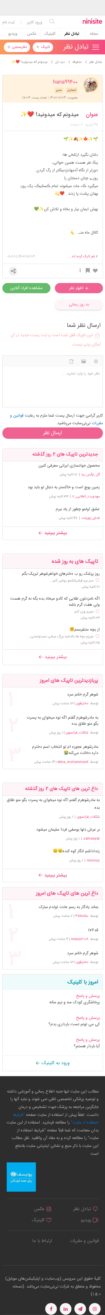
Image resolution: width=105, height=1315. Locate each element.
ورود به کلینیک (55, 1063)
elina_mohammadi (72, 762)
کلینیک (49, 33)
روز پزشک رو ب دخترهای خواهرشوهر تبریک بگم (61, 574)
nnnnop (93, 860)
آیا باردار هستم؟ (87, 1046)
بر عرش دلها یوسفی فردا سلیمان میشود (68, 829)
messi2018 (79, 939)
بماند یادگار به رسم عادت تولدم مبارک (68, 907)
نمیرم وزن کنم (84, 612)
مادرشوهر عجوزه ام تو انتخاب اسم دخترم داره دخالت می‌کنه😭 (65, 750)
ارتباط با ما (42, 1241)
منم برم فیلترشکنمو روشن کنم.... (71, 581)
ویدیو (12, 33)
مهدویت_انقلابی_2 (86, 496)
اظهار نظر (77, 288)
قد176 (93, 930)
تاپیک (45, 47)
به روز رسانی (79, 304)
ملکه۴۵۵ (81, 916)
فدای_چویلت (90, 518)
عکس (31, 33)
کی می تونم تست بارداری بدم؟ (74, 1024)
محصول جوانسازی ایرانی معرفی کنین (69, 465)
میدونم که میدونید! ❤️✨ (49, 115)
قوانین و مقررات (84, 1241)
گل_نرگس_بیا (90, 474)
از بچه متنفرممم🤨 (84, 630)
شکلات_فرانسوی (77, 732)
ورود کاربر (34, 22)
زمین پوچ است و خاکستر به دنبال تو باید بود (64, 487)
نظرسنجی (19, 47)
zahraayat (91, 838)
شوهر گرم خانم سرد (82, 695)
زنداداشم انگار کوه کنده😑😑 (76, 851)
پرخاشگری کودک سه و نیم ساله (74, 1002)
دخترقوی (82, 703)
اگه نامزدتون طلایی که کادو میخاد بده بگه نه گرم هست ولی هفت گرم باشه (55, 602)
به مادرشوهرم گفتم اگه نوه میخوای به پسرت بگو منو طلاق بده (62, 721)
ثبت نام (8, 22)
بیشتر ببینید (55, 533)
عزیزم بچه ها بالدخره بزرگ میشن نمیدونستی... (61, 636)
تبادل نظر (71, 33)
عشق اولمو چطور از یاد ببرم (78, 509)
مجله (94, 33)
